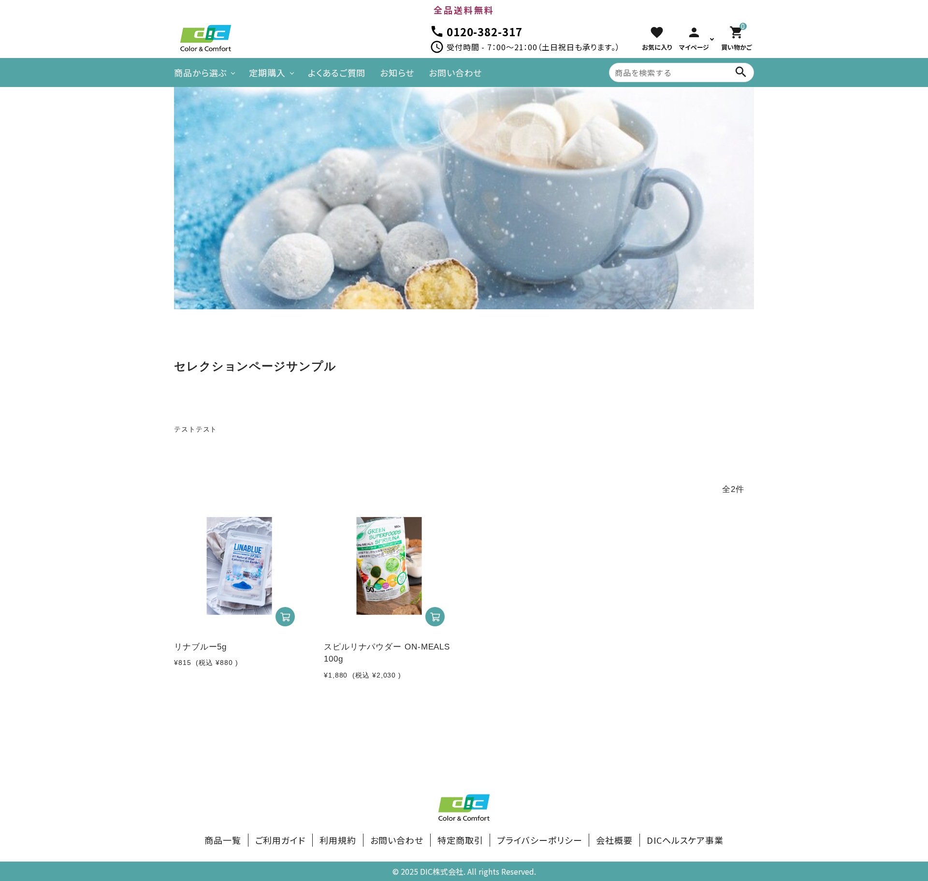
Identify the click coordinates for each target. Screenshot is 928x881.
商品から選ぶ (200, 72)
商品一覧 (222, 840)
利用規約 (337, 840)
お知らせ (397, 72)
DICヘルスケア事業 (685, 840)
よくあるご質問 (336, 72)
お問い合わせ (455, 72)
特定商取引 (460, 840)
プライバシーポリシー (539, 840)
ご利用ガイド (280, 840)
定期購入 (267, 72)
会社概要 (614, 840)
